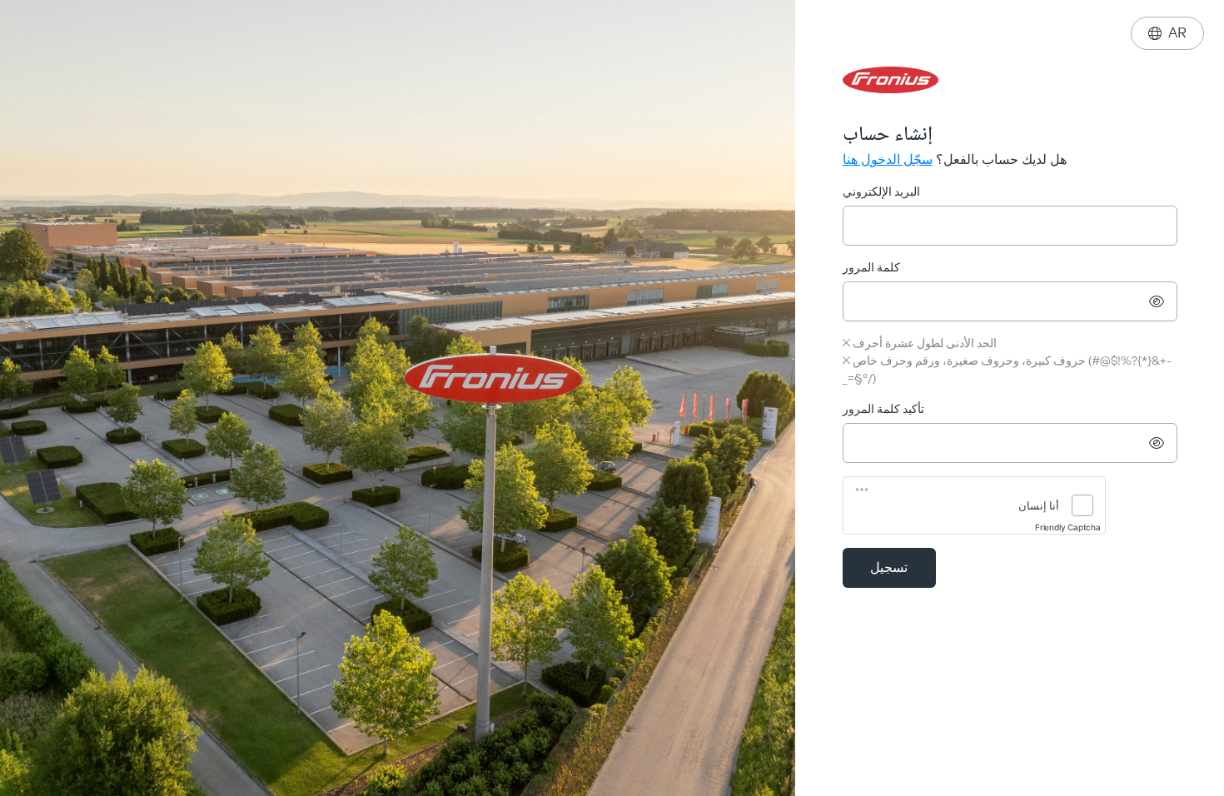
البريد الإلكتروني (881, 192)
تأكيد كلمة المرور (883, 409)
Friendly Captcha (1068, 527)
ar (1167, 33)
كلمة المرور (871, 268)
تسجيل (889, 567)
